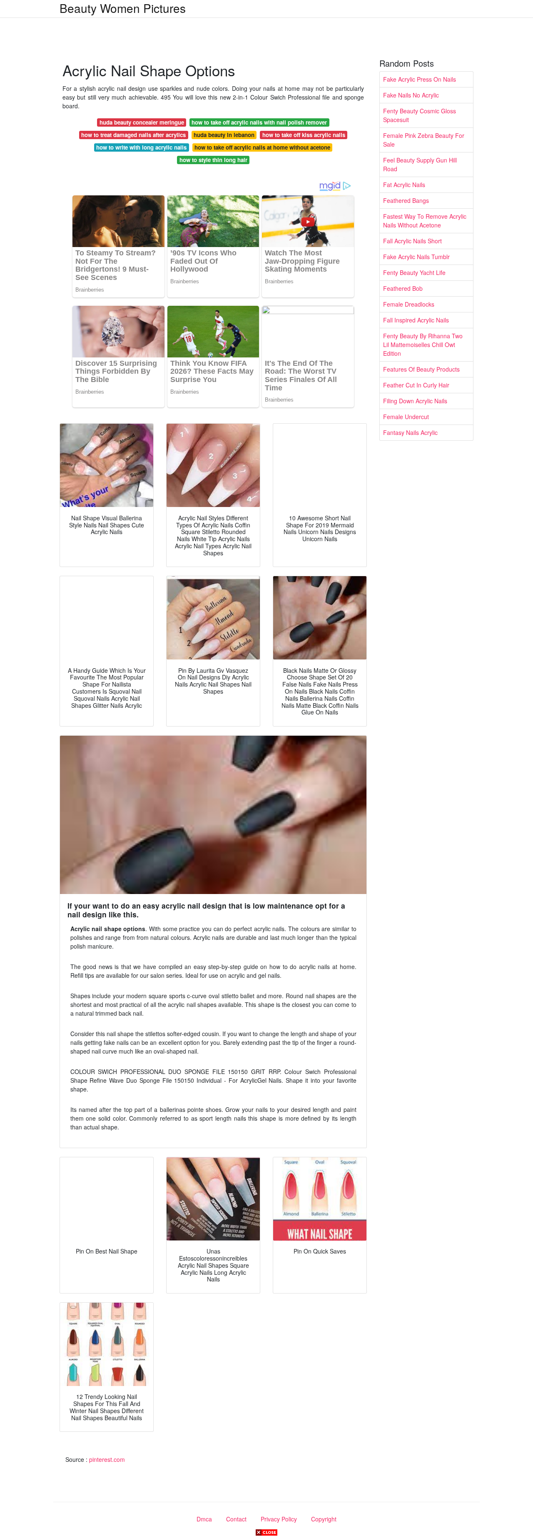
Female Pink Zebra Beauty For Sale (423, 139)
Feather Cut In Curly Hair (416, 385)
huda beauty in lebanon (224, 135)
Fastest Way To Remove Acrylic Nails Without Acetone (424, 220)
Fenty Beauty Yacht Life (414, 272)
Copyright (323, 1519)
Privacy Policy (279, 1519)
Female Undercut (406, 416)
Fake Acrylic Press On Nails (419, 79)
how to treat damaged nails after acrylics (133, 135)
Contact (236, 1519)
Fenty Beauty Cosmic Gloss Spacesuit (419, 115)
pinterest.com (107, 1459)
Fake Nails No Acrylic (411, 95)
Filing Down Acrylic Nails (415, 401)
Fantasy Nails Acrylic (410, 432)
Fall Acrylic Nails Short (412, 241)
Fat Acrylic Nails (404, 184)
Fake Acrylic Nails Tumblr (416, 256)
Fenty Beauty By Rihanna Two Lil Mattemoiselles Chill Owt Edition (423, 344)
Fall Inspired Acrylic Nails (416, 320)
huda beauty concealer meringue (142, 122)
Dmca (204, 1519)
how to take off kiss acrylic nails (303, 135)
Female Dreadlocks (408, 304)
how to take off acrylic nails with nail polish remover (259, 122)
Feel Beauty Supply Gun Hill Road (420, 164)
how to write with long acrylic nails (141, 147)
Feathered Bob (403, 288)
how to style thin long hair (213, 160)
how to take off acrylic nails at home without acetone (262, 147)
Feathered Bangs (406, 200)
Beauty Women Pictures (123, 8)
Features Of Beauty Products (421, 369)
